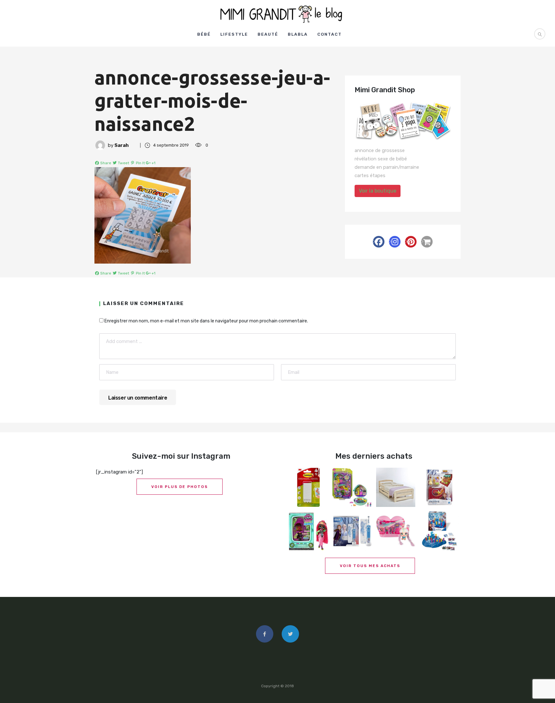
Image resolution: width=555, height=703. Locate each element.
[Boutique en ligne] (427, 242)
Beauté (268, 34)
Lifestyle (234, 34)
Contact (329, 34)
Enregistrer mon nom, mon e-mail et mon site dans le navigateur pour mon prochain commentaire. (206, 321)
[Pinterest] (411, 242)
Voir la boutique (377, 191)
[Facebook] (378, 242)
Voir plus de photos (179, 486)
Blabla (298, 34)
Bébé (204, 34)
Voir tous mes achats (370, 565)
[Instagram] (395, 242)
